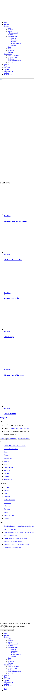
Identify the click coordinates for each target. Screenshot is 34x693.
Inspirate (6, 64)
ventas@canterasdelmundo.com (19, 428)
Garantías (10, 52)
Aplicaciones (8, 54)
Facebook (3, 439)
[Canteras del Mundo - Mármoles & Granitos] (17, 621)
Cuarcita (13, 45)
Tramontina (11, 50)
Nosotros (6, 24)
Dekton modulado (13, 33)
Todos (9, 28)
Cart (5, 690)
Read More (7, 216)
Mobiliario (11, 59)
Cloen (9, 47)
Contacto (6, 73)
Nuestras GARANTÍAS (11, 449)
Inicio (5, 22)
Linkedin (27, 439)
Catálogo (6, 26)
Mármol (13, 38)
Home (5, 452)
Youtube (14, 439)
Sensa (9, 48)
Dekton (10, 31)
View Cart (3, 630)
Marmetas (10, 35)
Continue (10, 630)
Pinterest (9, 439)
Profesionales (8, 74)
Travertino (14, 40)
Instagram (21, 439)
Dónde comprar (8, 71)
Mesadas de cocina (13, 55)
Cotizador (7, 69)
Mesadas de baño (13, 57)
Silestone (10, 29)
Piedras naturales (13, 36)
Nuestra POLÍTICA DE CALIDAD (15, 446)
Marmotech (7, 503)
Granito (13, 41)
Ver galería (4, 418)
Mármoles (7, 506)
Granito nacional (16, 43)
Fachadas (10, 62)
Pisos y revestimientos (14, 61)
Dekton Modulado (9, 500)
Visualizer (7, 67)
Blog (5, 66)
